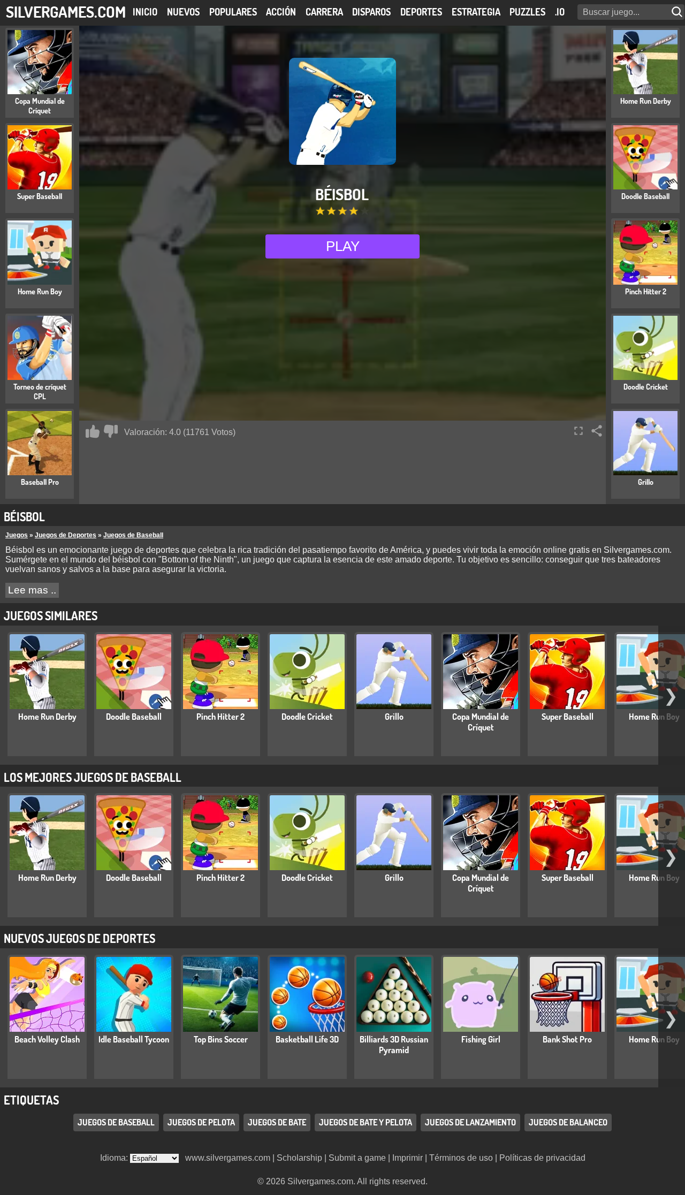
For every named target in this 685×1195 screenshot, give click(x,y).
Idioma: (115, 1157)
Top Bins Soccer (221, 1039)
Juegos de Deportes (65, 535)
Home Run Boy (654, 716)
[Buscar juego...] (678, 12)
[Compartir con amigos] (597, 431)
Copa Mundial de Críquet (480, 722)
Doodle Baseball (134, 716)
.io (560, 12)
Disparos (371, 12)
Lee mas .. (32, 590)
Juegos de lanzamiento (470, 1122)
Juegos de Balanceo (568, 1122)
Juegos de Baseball (133, 535)
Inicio (145, 12)
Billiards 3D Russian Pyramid (394, 1044)
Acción (281, 12)
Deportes (421, 12)
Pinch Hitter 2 (220, 716)
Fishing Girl (480, 1039)
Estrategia (476, 12)
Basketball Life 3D (307, 1039)
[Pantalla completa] (578, 431)
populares (233, 12)
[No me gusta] (111, 431)
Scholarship (299, 1157)
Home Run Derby (47, 716)
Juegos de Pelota (201, 1122)
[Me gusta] (93, 431)
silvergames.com (66, 11)
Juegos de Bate (277, 1122)
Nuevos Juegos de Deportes (79, 938)
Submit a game (357, 1157)
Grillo (394, 716)
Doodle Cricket (307, 716)
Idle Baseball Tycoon (133, 1039)
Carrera (324, 12)
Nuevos (183, 12)
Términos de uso (461, 1157)
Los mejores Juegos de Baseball (92, 777)
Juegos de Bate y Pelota (365, 1122)
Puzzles (527, 12)
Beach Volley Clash (47, 1039)
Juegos (16, 535)
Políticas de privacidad (542, 1157)
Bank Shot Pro (567, 1039)
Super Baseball (567, 716)
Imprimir (407, 1157)
